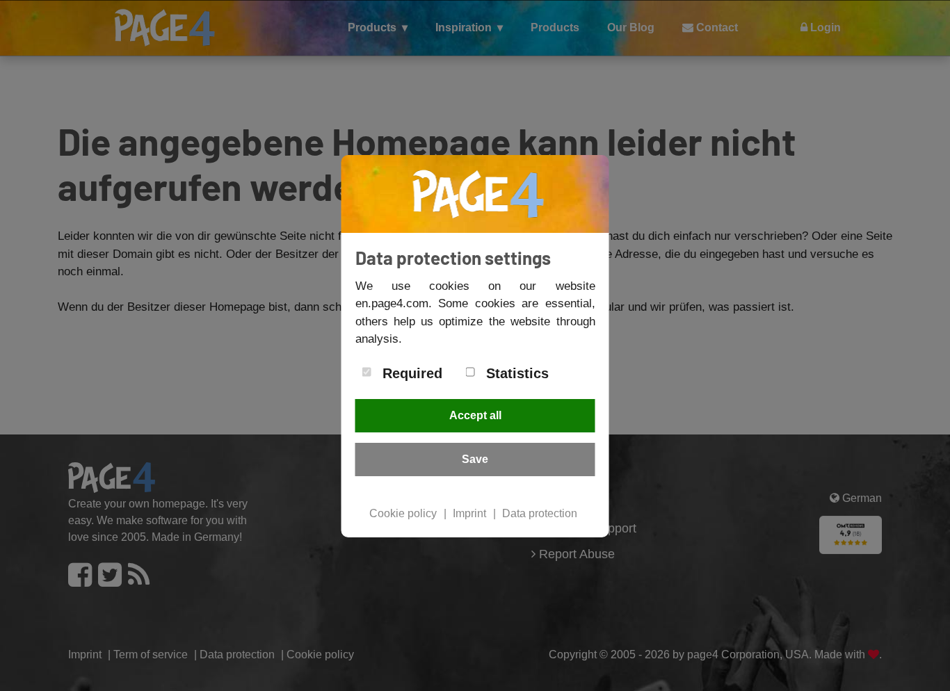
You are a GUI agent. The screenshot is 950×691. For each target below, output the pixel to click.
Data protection (539, 513)
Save (475, 459)
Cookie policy (403, 513)
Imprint (469, 513)
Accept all (475, 415)
